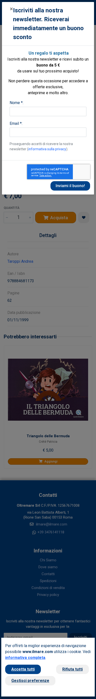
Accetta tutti (23, 669)
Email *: (16, 123)
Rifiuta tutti (72, 669)
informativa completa (25, 657)
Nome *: (16, 102)
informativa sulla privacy (47, 149)
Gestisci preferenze (30, 680)
